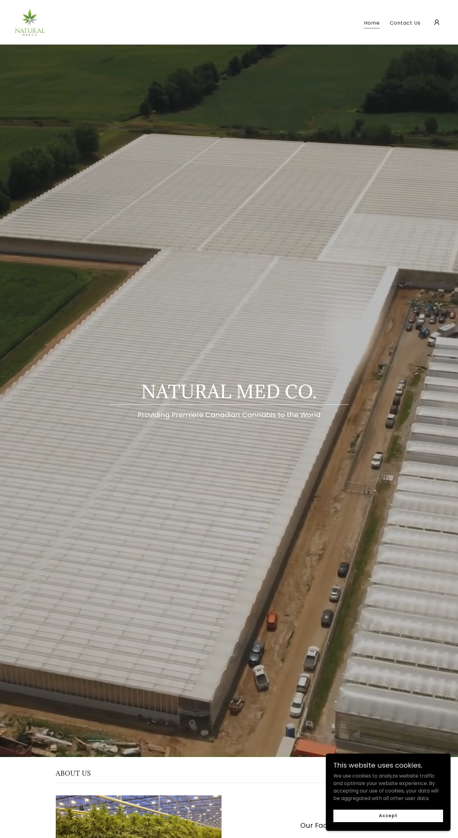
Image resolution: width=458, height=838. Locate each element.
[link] (30, 22)
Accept (388, 815)
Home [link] (372, 22)
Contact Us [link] (405, 22)
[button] (437, 22)
